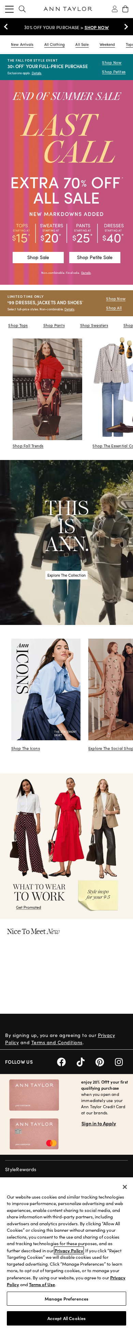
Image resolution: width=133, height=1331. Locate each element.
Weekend (107, 44)
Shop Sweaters (94, 325)
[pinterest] (105, 1061)
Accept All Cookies (66, 1318)
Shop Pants (54, 325)
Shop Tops (18, 325)
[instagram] (121, 1061)
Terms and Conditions (57, 1042)
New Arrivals (22, 44)
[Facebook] (67, 1061)
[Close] (124, 1186)
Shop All (114, 307)
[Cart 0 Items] (125, 8)
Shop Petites (113, 71)
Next (124, 27)
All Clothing (54, 44)
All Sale (82, 44)
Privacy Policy (69, 1250)
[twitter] (86, 1061)
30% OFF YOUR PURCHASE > (66, 27)
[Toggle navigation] (9, 9)
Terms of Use (42, 1284)
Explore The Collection (66, 575)
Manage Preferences (66, 1298)
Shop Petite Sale (95, 257)
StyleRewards (20, 1169)
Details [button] (86, 272)
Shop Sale (38, 257)
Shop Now (111, 62)
